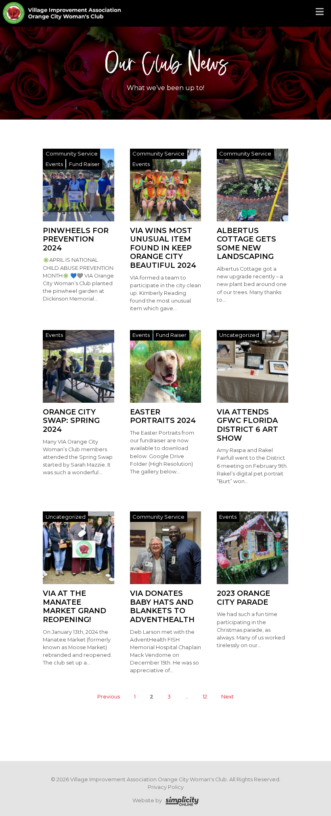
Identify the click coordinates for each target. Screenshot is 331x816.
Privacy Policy (166, 787)
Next (227, 697)
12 (205, 697)
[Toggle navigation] (320, 12)
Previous (108, 697)
